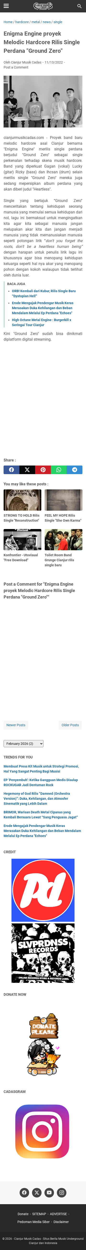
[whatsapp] (59, 470)
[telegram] (74, 470)
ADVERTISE (58, 1214)
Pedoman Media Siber (33, 1222)
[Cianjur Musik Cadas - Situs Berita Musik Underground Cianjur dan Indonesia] (43, 6)
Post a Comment (16, 67)
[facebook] (11, 470)
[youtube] (49, 1192)
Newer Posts (15, 725)
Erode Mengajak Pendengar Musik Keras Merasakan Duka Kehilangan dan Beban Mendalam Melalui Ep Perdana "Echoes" (42, 308)
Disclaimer (61, 1222)
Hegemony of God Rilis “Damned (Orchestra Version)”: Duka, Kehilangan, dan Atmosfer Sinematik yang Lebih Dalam (37, 798)
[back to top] (76, 1239)
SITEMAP (39, 1214)
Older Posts (70, 725)
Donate (23, 1214)
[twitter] (27, 470)
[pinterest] (43, 470)
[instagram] (61, 1192)
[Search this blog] (79, 6)
